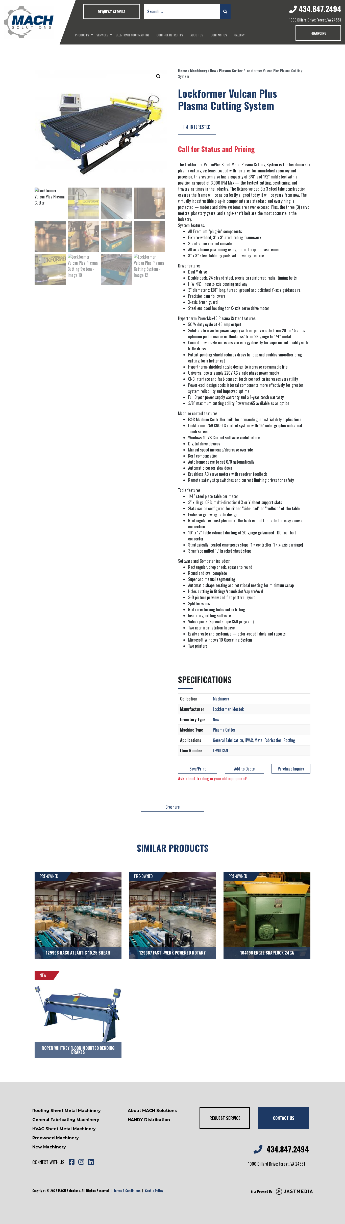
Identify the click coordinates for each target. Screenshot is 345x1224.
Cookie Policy (154, 1190)
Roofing (289, 740)
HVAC (249, 740)
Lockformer (222, 709)
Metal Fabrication (268, 740)
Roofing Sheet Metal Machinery (66, 1110)
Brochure (172, 807)
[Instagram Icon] (81, 1162)
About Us (196, 35)
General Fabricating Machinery (65, 1119)
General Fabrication (228, 740)
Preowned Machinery (55, 1138)
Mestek (238, 709)
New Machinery (49, 1147)
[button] (158, 76)
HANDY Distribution (149, 1119)
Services (102, 35)
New (213, 70)
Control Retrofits (170, 35)
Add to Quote (244, 769)
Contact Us (219, 35)
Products (82, 35)
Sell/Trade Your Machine (132, 35)
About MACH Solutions (152, 1110)
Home (182, 70)
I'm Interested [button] (197, 127)
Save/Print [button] (197, 769)
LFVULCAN (220, 750)
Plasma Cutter (231, 70)
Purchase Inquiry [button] (291, 769)
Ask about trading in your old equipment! (212, 779)
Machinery (198, 70)
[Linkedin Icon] (90, 1162)
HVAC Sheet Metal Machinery (64, 1128)
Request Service (112, 11)
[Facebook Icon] (71, 1162)
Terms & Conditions (126, 1190)
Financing (318, 33)
